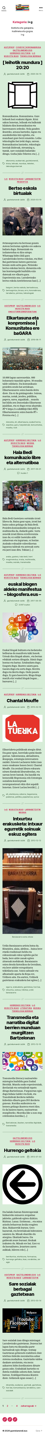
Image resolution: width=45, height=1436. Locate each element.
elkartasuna (23, 422)
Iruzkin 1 (24, 473)
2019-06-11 (36, 339)
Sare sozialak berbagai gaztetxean (22, 1289)
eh (16, 422)
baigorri (9, 287)
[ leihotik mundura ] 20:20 (22, 65)
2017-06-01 (36, 469)
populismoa (27, 797)
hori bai (37, 987)
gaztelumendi (13, 74)
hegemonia (32, 794)
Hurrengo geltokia (22, 1150)
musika (9, 427)
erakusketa (18, 987)
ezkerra (22, 794)
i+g (33, 53)
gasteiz (15, 556)
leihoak (15, 163)
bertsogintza (11, 290)
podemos (10, 797)
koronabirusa (35, 290)
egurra (9, 987)
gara (16, 425)
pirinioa (19, 293)
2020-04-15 (35, 74)
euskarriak (20, 160)
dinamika (10, 1385)
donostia (10, 422)
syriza (36, 797)
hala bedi (24, 556)
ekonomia (10, 160)
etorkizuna (13, 794)
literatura (26, 1008)
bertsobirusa (32, 287)
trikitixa (25, 990)
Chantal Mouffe (22, 700)
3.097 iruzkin (24, 605)
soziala (16, 562)
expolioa (9, 425)
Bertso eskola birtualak (22, 190)
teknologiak (28, 293)
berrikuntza (11, 1256)
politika (18, 797)
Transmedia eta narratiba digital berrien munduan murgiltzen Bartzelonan (22, 1028)
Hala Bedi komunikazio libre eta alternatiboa (22, 457)
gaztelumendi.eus (22, 50)
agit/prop (9, 47)
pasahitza (22, 182)
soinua (17, 990)
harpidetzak (24, 425)
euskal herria (34, 422)
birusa (21, 290)
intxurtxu (10, 990)
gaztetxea (28, 987)
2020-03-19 (35, 199)
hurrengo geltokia (20, 53)
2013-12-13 (36, 840)
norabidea (32, 1259)
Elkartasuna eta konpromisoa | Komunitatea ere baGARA (23, 325)
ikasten (21, 1123)
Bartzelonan (11, 1123)
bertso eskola (20, 287)
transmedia (25, 562)
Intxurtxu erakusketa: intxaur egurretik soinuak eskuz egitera (22, 826)
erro (26, 290)
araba (8, 556)
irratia (21, 559)
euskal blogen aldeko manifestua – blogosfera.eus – (23, 589)
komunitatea (36, 425)
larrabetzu (10, 293)
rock (15, 427)
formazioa (31, 1256)
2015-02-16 (36, 707)
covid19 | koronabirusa (28, 47)
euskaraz (19, 1385)
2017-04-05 (35, 601)
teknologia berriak (30, 56)
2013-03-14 (36, 1300)
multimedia (30, 559)
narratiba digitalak (33, 1123)
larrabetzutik (33, 179)
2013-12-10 (36, 1044)
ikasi (25, 1259)
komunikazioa (19, 1387)
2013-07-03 (35, 1157)
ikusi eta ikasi (11, 56)
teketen (30, 163)
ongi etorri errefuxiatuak (22, 312)
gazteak (27, 1385)
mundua (22, 163)
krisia (8, 163)
